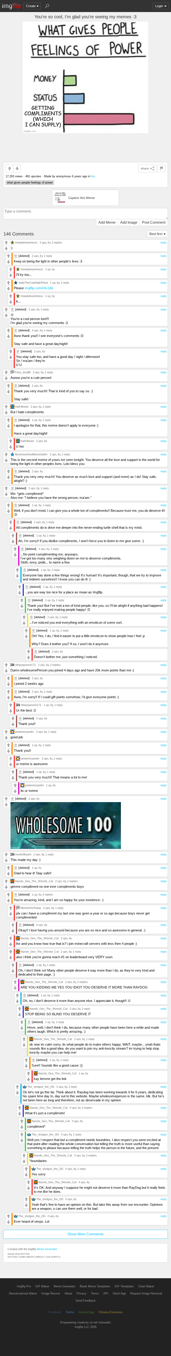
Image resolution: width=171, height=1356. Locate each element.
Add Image (128, 222)
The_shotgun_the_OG (40, 1086)
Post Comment (153, 222)
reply (164, 242)
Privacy (81, 1293)
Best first (155, 234)
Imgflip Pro (24, 1286)
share (145, 168)
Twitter (70, 1312)
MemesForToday (31, 907)
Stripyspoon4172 (25, 664)
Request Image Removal (146, 1293)
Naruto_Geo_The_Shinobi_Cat (34, 881)
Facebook (55, 1312)
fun (93, 176)
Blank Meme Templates (95, 1286)
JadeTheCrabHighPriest (33, 282)
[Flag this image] (161, 168)
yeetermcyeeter (24, 731)
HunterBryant (23, 854)
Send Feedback (85, 1300)
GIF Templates (124, 1286)
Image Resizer (50, 1293)
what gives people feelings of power (30, 182)
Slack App (119, 1293)
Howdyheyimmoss (26, 242)
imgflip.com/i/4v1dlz (39, 288)
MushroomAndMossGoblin (31, 454)
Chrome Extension (110, 1312)
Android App (86, 1312)
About (68, 1293)
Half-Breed (21, 406)
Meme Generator (47, 1249)
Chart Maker (146, 1286)
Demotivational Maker (23, 1293)
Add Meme (107, 222)
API (105, 1293)
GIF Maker (42, 1286)
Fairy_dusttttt (23, 372)
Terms (95, 1293)
